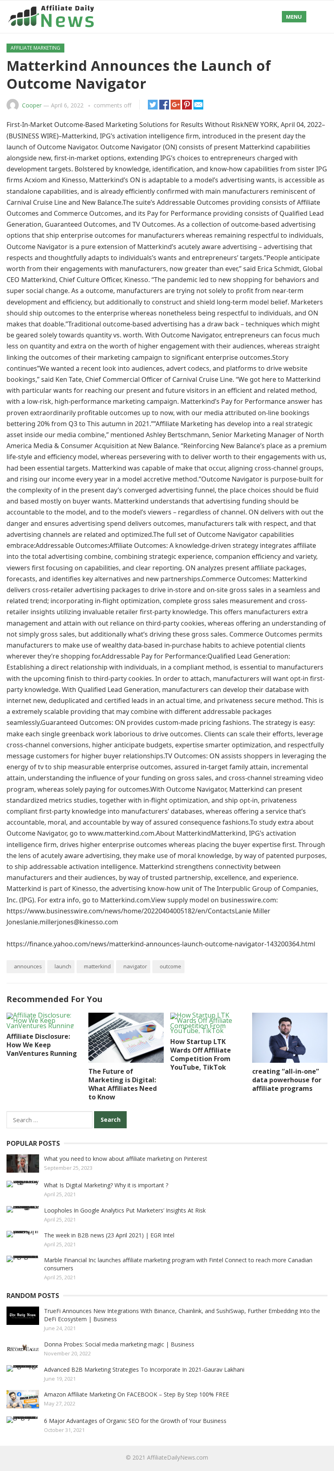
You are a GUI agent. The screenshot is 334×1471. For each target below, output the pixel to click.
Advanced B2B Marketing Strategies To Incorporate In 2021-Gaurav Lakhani (144, 1369)
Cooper (32, 105)
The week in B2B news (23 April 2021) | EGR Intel (109, 1235)
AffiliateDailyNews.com (177, 1457)
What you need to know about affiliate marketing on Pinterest (125, 1158)
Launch (63, 966)
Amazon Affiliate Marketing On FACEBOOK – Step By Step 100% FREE (136, 1394)
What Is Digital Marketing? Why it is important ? (106, 1185)
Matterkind (97, 966)
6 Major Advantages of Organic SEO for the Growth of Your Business (135, 1421)
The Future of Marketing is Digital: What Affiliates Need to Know (122, 1084)
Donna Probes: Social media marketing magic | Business (119, 1344)
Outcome (170, 966)
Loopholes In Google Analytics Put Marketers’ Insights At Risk (125, 1210)
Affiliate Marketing (35, 47)
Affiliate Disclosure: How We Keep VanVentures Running (42, 1045)
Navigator (135, 966)
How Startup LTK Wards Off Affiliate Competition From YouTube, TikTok (200, 1054)
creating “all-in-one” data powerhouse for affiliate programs (286, 1080)
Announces (28, 966)
